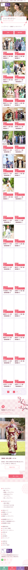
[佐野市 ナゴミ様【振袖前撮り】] (20, 378)
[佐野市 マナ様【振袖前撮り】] (20, 284)
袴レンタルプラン (8, 498)
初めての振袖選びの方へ (9, 521)
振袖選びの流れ (7, 523)
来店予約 (5, 543)
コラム (4, 534)
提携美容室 (5, 526)
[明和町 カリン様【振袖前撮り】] (20, 120)
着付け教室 (6, 503)
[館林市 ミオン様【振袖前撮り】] (8, 307)
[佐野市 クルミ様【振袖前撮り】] (8, 261)
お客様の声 (5, 514)
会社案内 (5, 536)
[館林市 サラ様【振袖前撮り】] (8, 50)
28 (17, 392)
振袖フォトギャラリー (8, 516)
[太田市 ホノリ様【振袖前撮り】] (20, 143)
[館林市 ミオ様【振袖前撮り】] (20, 97)
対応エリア (5, 510)
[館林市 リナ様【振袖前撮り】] (20, 331)
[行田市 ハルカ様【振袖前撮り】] (8, 354)
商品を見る (12, 467)
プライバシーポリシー (8, 530)
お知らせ (5, 532)
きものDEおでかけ (8, 507)
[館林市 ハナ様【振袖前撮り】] (20, 167)
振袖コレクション (7, 512)
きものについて (7, 501)
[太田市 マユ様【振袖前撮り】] (20, 237)
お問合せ (5, 541)
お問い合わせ (12, 569)
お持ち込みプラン (8, 494)
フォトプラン (7, 496)
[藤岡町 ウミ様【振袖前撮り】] (20, 354)
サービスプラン (7, 488)
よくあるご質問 (7, 528)
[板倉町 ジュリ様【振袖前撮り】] (20, 190)
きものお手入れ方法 (9, 505)
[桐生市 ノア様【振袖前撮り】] (20, 261)
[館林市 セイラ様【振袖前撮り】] (20, 73)
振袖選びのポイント (8, 519)
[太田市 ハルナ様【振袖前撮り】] (8, 378)
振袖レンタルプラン (9, 492)
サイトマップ (6, 538)
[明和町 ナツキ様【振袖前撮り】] (20, 214)
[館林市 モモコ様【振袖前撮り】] (8, 331)
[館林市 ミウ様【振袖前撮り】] (20, 307)
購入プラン (6, 490)
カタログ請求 (6, 545)
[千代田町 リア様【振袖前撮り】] (8, 284)
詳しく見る (16, 476)
